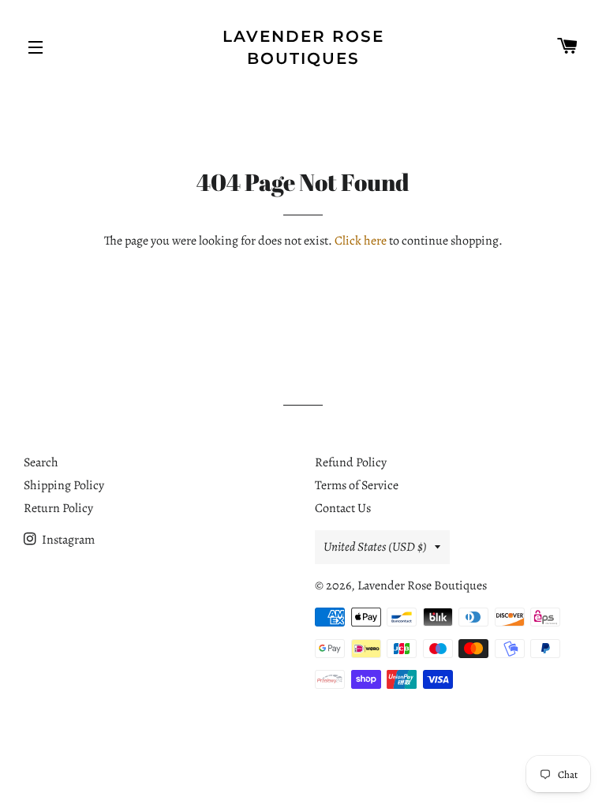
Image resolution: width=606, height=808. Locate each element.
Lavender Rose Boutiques (303, 47)
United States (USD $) (375, 547)
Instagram (67, 539)
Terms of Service (356, 485)
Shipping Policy (64, 485)
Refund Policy (351, 462)
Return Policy (58, 508)
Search (41, 462)
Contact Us (343, 508)
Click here (361, 240)
